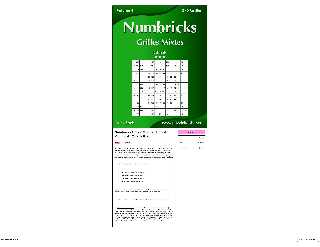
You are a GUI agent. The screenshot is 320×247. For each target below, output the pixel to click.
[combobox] (187, 148)
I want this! (191, 132)
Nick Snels (130, 143)
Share (202, 148)
